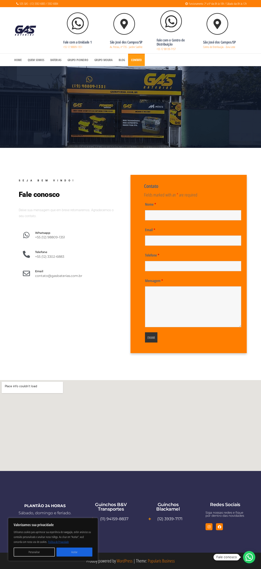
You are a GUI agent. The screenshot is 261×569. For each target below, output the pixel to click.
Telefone (152, 255)
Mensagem (154, 281)
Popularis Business (161, 561)
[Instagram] (209, 526)
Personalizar (34, 552)
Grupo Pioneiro (77, 60)
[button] (249, 557)
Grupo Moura (103, 60)
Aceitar (74, 552)
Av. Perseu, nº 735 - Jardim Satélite (126, 47)
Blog (122, 60)
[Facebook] (219, 526)
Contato (136, 60)
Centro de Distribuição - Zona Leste (219, 47)
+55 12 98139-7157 (166, 49)
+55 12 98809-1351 (72, 47)
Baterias (55, 60)
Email (150, 230)
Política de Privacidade (58, 542)
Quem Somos (36, 60)
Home (18, 60)
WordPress (125, 561)
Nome (150, 204)
